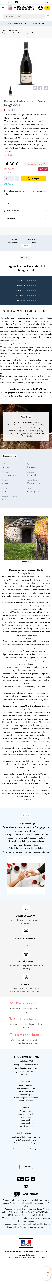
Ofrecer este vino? (10, 218)
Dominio (26, 245)
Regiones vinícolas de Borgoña (26, 1142)
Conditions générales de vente (26, 1097)
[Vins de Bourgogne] (21, 8)
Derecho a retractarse (26, 1091)
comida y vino (30, 239)
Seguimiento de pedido (26, 1088)
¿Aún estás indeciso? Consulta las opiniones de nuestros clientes (26, 1041)
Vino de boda (26, 1117)
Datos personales (26, 1100)
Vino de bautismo (26, 1120)
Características (12, 242)
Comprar (33, 178)
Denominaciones (33, 242)
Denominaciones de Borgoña (26, 1145)
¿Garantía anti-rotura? (11, 210)
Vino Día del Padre (26, 1126)
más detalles (9, 155)
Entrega (6, 203)
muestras (19, 834)
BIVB (29, 799)
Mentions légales (26, 1094)
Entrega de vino (26, 1111)
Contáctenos (26, 1166)
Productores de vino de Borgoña (26, 1148)
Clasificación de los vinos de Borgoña (26, 1136)
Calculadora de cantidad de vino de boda (27, 848)
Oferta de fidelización (26, 1085)
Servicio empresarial (26, 1114)
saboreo (14, 239)
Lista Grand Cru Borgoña (26, 1139)
